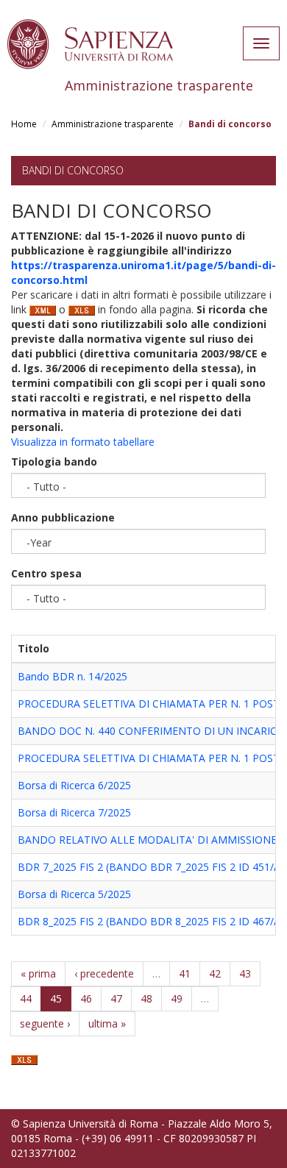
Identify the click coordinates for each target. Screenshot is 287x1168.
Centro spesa (46, 573)
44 (26, 998)
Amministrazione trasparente (113, 124)
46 (86, 998)
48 (146, 998)
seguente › (45, 1023)
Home (24, 124)
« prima (38, 973)
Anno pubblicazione (63, 517)
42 (215, 973)
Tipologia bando (54, 462)
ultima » (107, 1023)
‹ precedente (104, 973)
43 (245, 973)
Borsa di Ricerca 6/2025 (74, 785)
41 (185, 973)
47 (116, 998)
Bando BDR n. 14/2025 (72, 676)
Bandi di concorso (73, 170)
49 (177, 998)
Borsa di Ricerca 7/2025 (74, 812)
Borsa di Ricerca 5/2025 (74, 894)
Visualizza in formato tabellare (83, 442)
